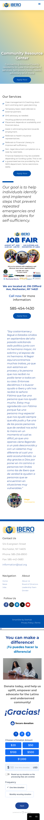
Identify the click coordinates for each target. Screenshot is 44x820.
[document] (22, 724)
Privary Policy (27, 623)
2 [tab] (22, 733)
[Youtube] (27, 604)
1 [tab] (15, 733)
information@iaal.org (14, 564)
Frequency (10, 782)
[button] (6, 419)
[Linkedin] (17, 604)
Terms (37, 623)
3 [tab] (28, 733)
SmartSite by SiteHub (22, 620)
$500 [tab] (30, 752)
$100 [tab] (13, 752)
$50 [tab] (30, 745)
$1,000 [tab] (22, 759)
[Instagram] (11, 604)
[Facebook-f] (6, 604)
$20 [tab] (13, 745)
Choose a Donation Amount (19, 740)
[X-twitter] (22, 604)
